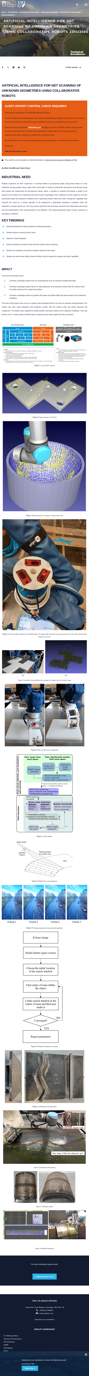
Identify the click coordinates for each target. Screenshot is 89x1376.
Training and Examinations (12, 1339)
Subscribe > (30, 1368)
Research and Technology (29, 12)
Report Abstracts (8, 15)
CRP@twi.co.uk (34, 127)
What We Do (12, 12)
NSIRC (5, 1351)
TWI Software (8, 1348)
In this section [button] (72, 67)
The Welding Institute (10, 1336)
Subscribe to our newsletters (44, 1319)
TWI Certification (9, 1342)
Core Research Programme (70, 12)
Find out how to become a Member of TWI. (61, 160)
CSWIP (5, 1345)
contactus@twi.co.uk (44, 1277)
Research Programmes (50, 12)
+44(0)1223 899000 (46, 1310)
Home (4, 12)
